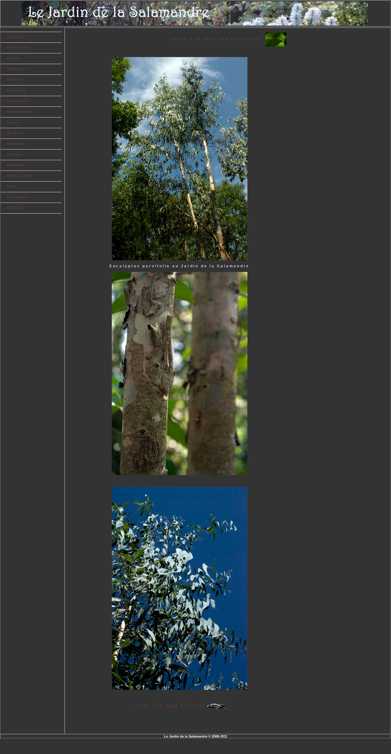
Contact (15, 208)
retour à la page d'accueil (169, 705)
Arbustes (16, 69)
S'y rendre (17, 197)
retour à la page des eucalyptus (218, 39)
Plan (11, 186)
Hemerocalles (21, 112)
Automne (16, 165)
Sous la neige (21, 176)
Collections (18, 47)
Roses (13, 122)
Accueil (14, 37)
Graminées (18, 101)
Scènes (14, 154)
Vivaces (15, 80)
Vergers (15, 133)
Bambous (16, 90)
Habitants (17, 144)
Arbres (14, 58)
